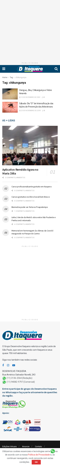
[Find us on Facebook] (3, 365)
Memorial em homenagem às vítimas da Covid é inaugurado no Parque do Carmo (32, 232)
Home (4, 77)
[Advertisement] (30, 30)
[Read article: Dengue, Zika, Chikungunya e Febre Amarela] (10, 93)
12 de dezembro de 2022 (30, 97)
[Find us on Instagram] (8, 365)
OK (36, 462)
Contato (38, 446)
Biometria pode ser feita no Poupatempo (30, 207)
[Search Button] (56, 69)
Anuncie (25, 446)
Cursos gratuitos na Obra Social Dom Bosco (31, 196)
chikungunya (20, 77)
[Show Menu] (3, 69)
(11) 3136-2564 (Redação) (19, 378)
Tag (11, 77)
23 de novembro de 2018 (31, 110)
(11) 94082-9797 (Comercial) (21, 382)
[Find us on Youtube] (13, 365)
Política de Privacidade (39, 454)
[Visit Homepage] (30, 69)
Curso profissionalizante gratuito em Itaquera (31, 186)
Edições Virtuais (9, 446)
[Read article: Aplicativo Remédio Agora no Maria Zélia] (30, 145)
